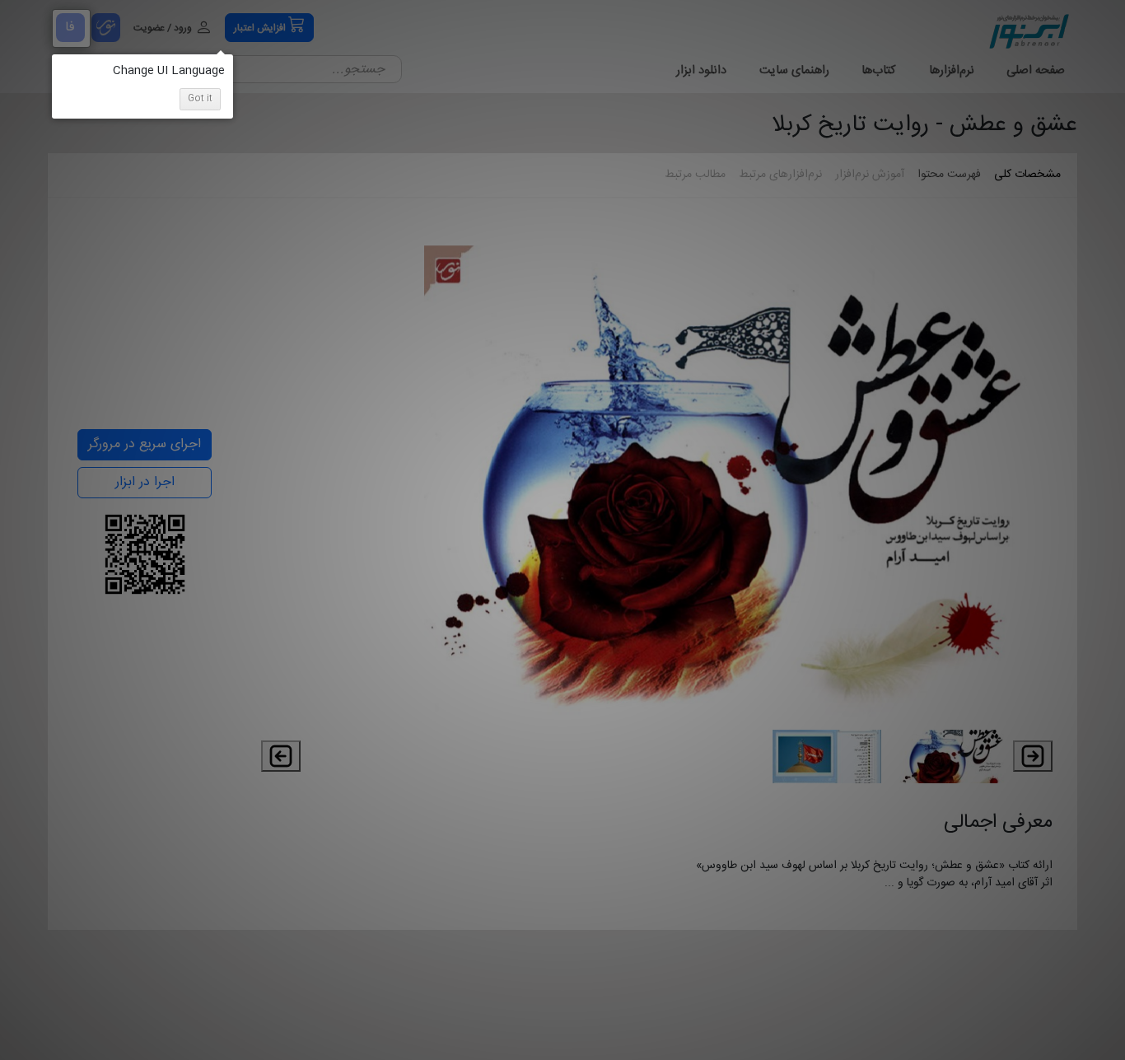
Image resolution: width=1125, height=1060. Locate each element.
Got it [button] (200, 98)
